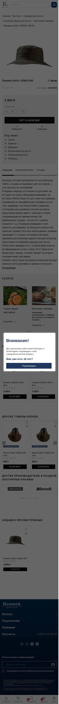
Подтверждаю (29, 366)
